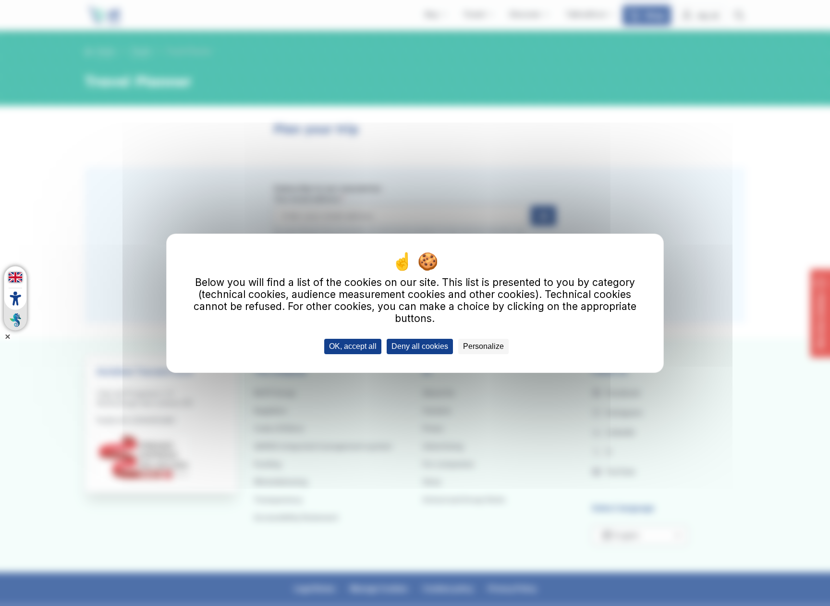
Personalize (483, 346)
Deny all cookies (419, 346)
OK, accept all (353, 346)
